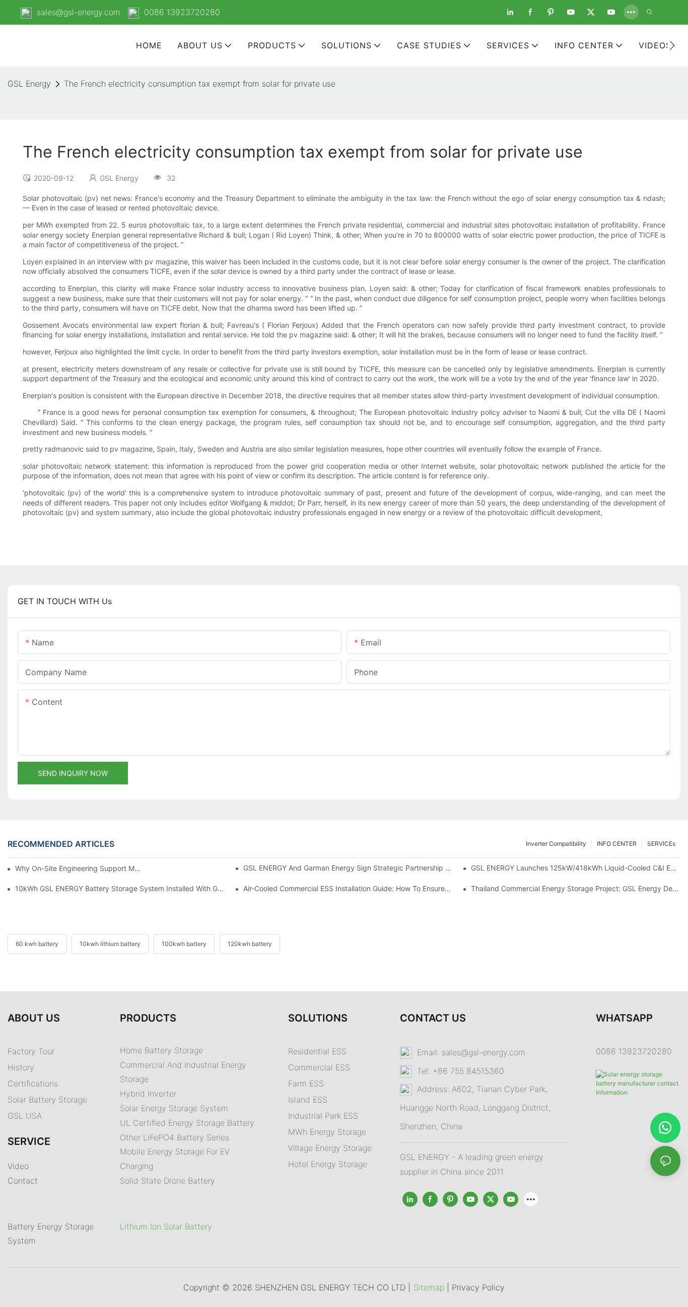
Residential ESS (317, 1051)
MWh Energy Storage (327, 1132)
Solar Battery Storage (47, 1100)
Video (18, 1166)
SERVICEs (661, 843)
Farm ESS (306, 1083)
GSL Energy (29, 84)
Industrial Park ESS (323, 1116)
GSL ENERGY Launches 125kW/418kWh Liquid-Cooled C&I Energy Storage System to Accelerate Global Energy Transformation (575, 867)
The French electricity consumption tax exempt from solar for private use (199, 84)
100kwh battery (184, 944)
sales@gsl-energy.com (78, 12)
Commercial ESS (319, 1067)
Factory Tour (31, 1051)
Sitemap (429, 1287)
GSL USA (26, 1116)
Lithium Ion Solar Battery (166, 1226)
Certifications (33, 1083)
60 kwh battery (37, 944)
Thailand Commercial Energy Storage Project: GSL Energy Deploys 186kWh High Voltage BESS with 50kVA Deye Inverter (575, 888)
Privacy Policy (478, 1287)
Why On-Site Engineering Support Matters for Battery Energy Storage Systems (78, 868)
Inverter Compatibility (556, 843)
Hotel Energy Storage (327, 1164)
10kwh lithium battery (110, 944)
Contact (23, 1181)
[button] (672, 45)
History (21, 1067)
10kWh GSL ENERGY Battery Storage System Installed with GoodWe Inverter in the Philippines (120, 888)
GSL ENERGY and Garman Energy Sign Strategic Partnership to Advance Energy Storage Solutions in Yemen (348, 867)
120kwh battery (250, 944)
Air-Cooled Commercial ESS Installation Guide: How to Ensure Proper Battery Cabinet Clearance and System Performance (348, 888)
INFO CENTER (617, 843)
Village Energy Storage (330, 1148)
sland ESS (308, 1100)
